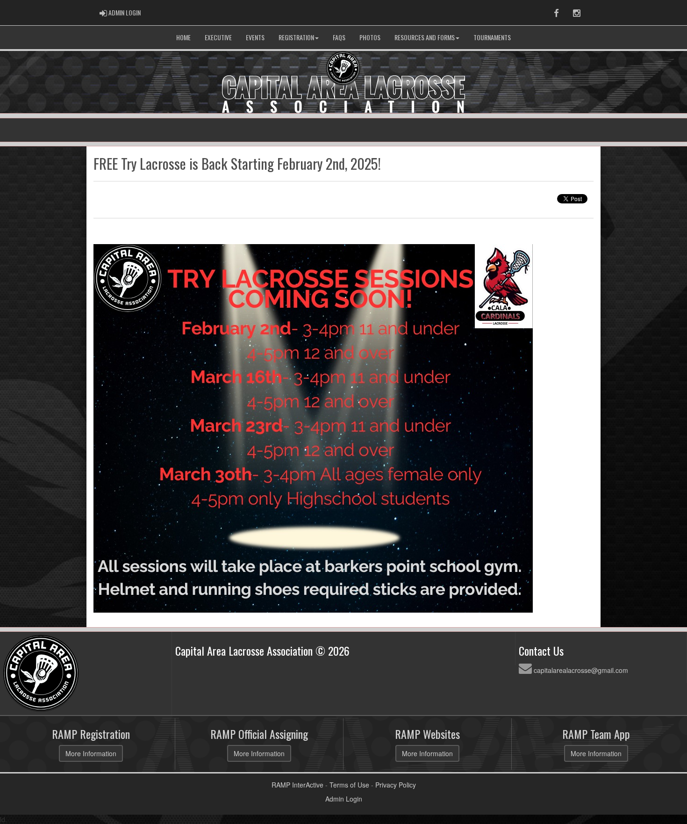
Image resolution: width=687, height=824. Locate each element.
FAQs (339, 37)
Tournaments (492, 37)
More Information (90, 753)
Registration (296, 37)
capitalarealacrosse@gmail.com (581, 670)
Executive (218, 37)
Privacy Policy (395, 784)
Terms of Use (349, 784)
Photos (369, 37)
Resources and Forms (424, 37)
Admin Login (343, 798)
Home (183, 37)
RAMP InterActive (297, 784)
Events (255, 37)
